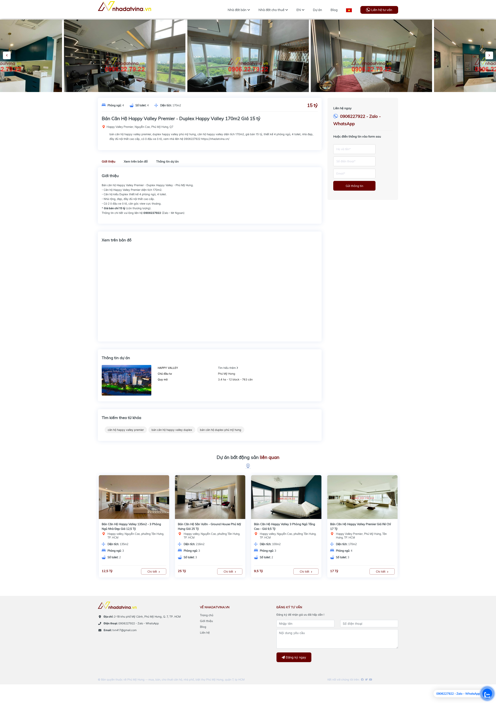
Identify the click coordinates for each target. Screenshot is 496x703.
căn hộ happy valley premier (126, 429)
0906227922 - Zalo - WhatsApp (131, 623)
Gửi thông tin (354, 186)
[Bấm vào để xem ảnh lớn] (124, 65)
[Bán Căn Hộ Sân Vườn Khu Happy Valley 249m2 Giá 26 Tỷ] (286, 497)
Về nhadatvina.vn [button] (215, 607)
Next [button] (489, 55)
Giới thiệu (108, 161)
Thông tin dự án (167, 161)
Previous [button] (7, 55)
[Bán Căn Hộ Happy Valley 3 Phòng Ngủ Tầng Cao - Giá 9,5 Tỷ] (134, 497)
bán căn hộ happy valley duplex (172, 429)
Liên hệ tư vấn (381, 10)
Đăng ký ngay (295, 657)
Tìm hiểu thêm (227, 367)
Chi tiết (152, 571)
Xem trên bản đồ (136, 161)
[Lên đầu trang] (483, 679)
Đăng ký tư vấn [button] (289, 607)
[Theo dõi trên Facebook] (362, 679)
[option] (248, 65)
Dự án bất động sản (248, 457)
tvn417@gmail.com (120, 630)
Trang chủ (206, 615)
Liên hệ (205, 632)
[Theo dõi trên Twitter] (366, 679)
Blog (203, 627)
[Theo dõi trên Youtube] (370, 679)
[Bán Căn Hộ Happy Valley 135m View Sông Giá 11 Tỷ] (362, 497)
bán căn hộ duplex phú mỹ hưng (220, 429)
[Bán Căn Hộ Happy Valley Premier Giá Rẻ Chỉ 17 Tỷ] (210, 497)
